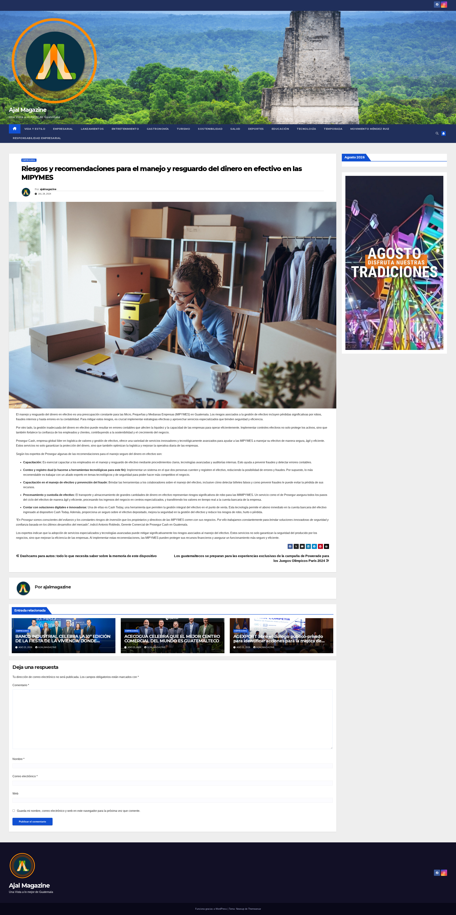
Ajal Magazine (27, 109)
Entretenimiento (125, 128)
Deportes (256, 128)
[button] (437, 133)
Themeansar (254, 909)
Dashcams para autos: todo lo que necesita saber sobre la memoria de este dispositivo (88, 556)
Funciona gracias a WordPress (211, 909)
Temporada (333, 128)
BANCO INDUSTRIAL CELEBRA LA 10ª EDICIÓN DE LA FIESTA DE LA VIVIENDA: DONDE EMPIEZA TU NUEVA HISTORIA (62, 641)
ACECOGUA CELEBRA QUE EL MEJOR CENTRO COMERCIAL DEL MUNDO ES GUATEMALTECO (172, 638)
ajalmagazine (48, 189)
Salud (235, 128)
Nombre (18, 759)
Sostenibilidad (210, 128)
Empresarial (63, 128)
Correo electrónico (25, 776)
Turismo (183, 128)
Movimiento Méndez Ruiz (369, 128)
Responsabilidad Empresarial (37, 138)
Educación (280, 128)
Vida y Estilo (34, 128)
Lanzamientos (92, 128)
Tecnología (306, 128)
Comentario (20, 685)
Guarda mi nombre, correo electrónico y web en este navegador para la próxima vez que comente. (78, 810)
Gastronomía (158, 128)
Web (15, 793)
